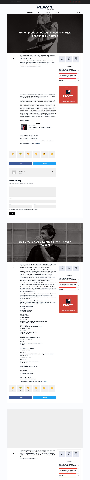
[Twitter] (73, 2)
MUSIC (38, 12)
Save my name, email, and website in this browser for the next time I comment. (24, 209)
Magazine (30, 125)
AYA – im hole (62, 80)
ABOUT (56, 12)
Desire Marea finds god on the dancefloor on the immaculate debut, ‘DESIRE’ (67, 70)
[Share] (13, 56)
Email (10, 204)
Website (35, 204)
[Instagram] (76, 2)
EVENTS (47, 12)
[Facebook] (70, 2)
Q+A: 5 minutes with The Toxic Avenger (40, 127)
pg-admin (22, 171)
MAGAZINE (29, 12)
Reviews (34, 125)
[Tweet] (13, 58)
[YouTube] (79, 2)
